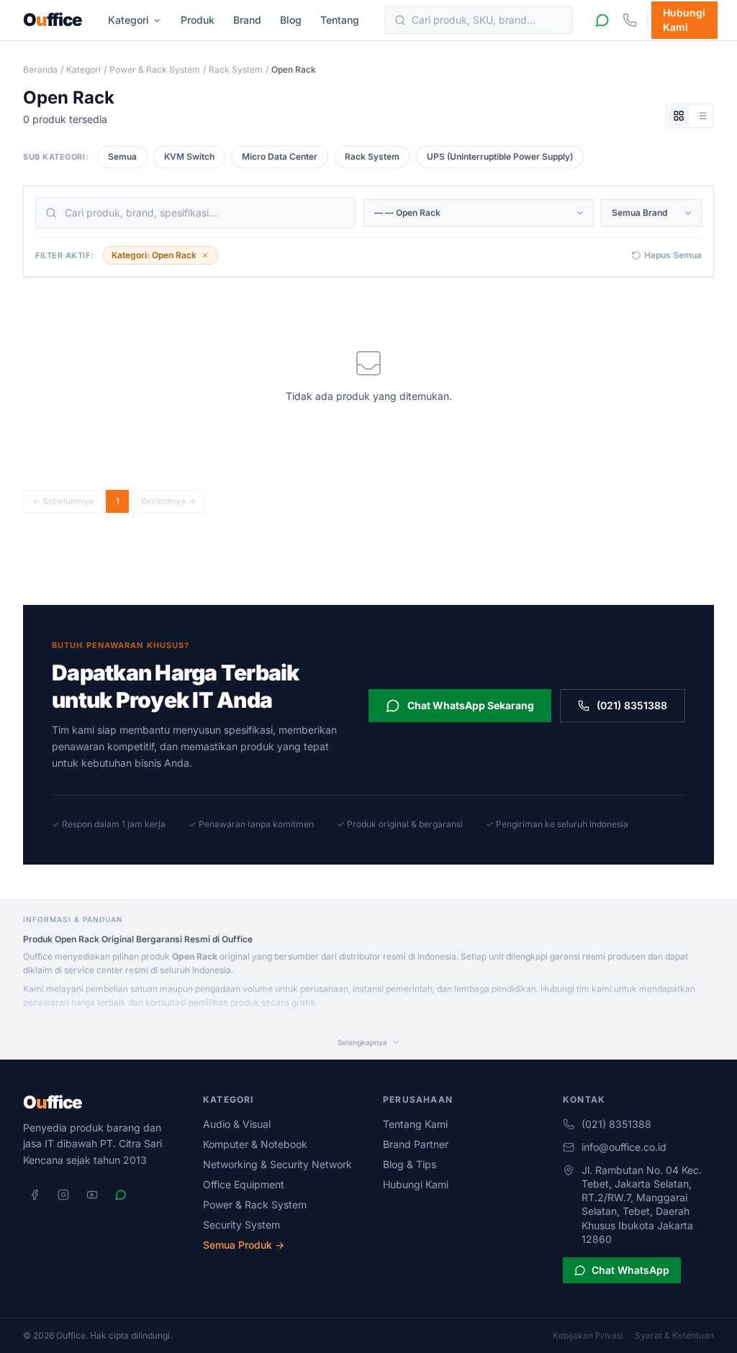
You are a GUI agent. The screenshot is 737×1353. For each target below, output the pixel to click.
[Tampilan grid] (679, 116)
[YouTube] (92, 1194)
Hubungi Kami (684, 19)
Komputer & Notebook (255, 1144)
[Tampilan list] (702, 116)
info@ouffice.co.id (624, 1147)
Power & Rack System (154, 69)
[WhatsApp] (120, 1194)
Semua (122, 156)
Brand (247, 20)
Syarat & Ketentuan (674, 1335)
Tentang (339, 20)
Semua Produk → (243, 1245)
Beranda (40, 69)
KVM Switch (189, 156)
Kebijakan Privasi (588, 1335)
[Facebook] (34, 1194)
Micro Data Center (279, 156)
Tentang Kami (415, 1124)
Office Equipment (243, 1184)
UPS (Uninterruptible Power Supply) (500, 156)
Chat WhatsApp (630, 1270)
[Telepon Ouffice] (630, 20)
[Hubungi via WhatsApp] (602, 20)
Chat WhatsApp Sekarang (470, 705)
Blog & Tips (409, 1164)
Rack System (236, 69)
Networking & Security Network (277, 1164)
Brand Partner (415, 1144)
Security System (241, 1224)
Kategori (128, 20)
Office (52, 20)
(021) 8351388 (632, 705)
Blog (291, 20)
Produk (197, 20)
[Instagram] (63, 1194)
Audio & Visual (237, 1124)
